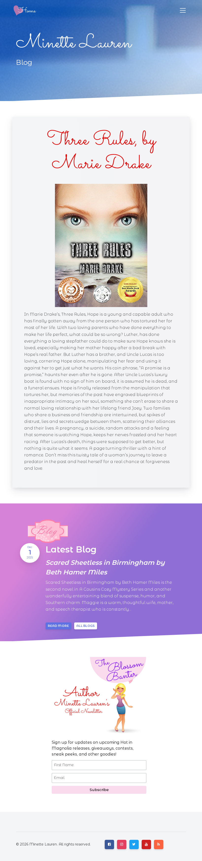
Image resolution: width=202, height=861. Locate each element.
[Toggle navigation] (183, 10)
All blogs (85, 626)
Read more (58, 626)
